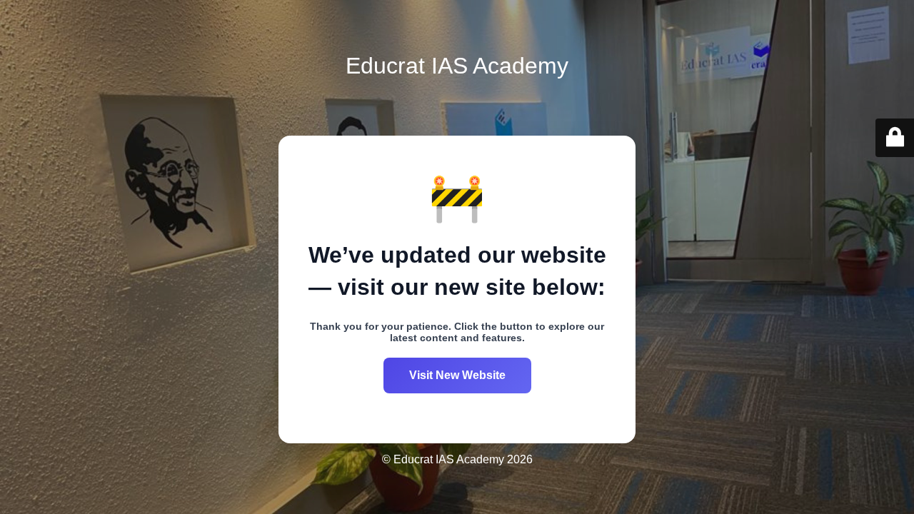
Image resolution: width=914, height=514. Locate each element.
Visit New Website (457, 375)
